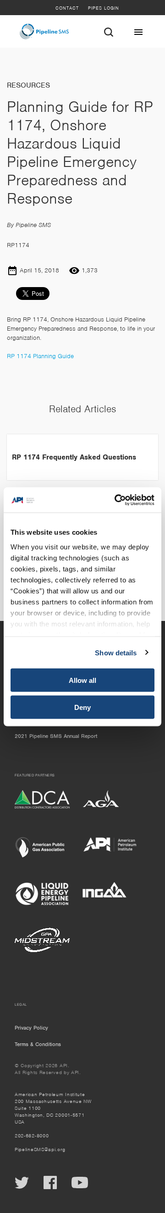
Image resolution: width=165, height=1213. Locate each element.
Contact (67, 8)
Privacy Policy (31, 1027)
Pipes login (103, 8)
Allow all (82, 680)
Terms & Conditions (38, 1044)
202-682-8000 (32, 1135)
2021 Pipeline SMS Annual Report (56, 736)
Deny (82, 707)
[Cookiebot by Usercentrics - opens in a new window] (116, 500)
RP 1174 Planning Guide (40, 356)
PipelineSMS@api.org (40, 1149)
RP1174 (18, 245)
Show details (116, 652)
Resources (28, 85)
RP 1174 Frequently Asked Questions (74, 457)
